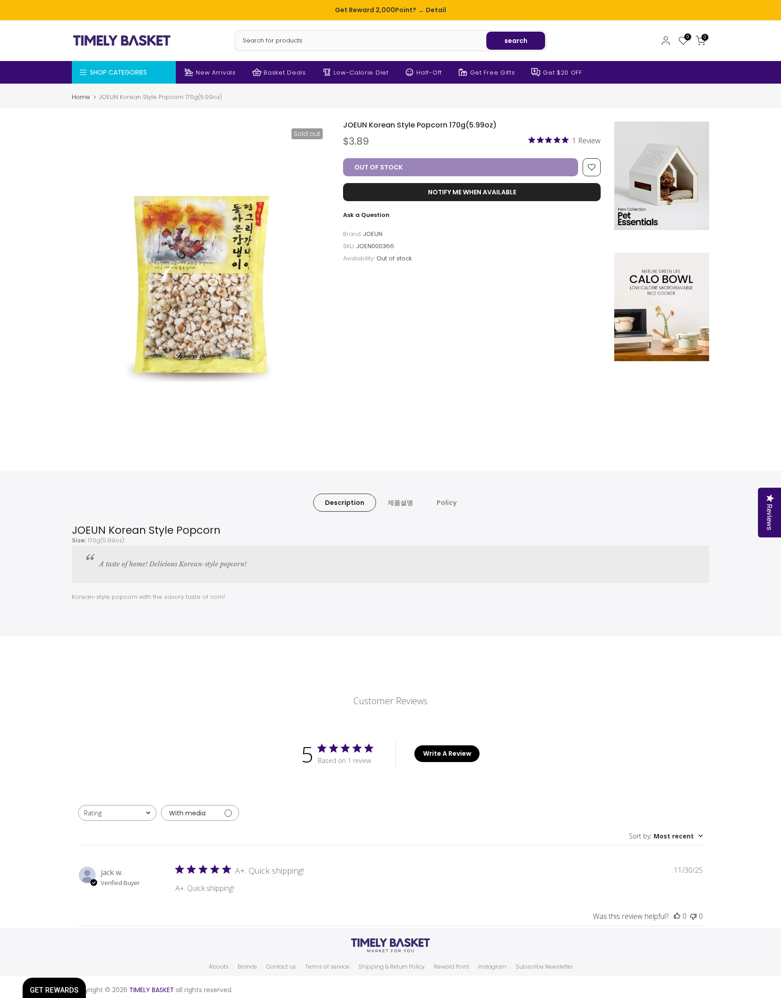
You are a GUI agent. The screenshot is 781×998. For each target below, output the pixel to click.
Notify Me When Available (472, 192)
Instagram (492, 966)
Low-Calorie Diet (361, 72)
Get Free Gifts (492, 72)
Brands (247, 966)
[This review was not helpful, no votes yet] (693, 916)
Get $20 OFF (562, 72)
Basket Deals (284, 72)
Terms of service (327, 966)
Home (81, 97)
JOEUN (372, 234)
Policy (446, 502)
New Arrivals (215, 72)
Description (344, 502)
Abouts (219, 966)
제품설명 (400, 502)
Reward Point (451, 966)
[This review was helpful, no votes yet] (677, 916)
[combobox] (117, 813)
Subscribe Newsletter (544, 966)
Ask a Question (366, 215)
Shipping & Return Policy (391, 966)
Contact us (281, 966)
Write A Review (447, 753)
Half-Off (429, 72)
